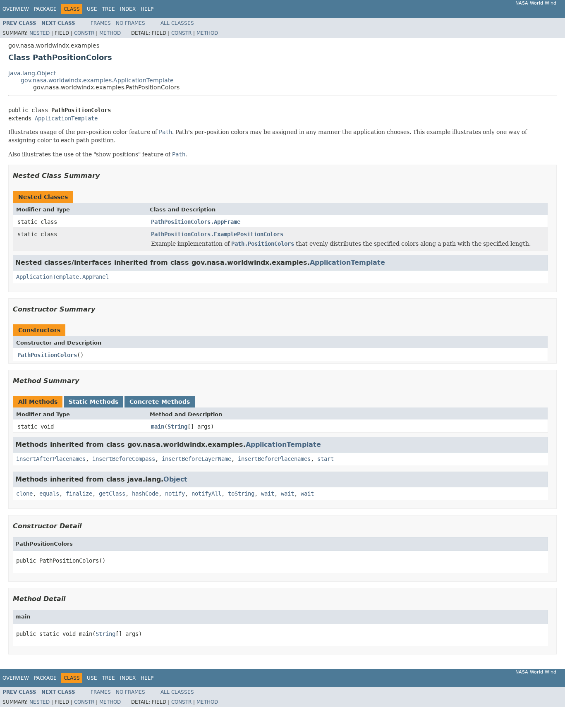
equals (49, 493)
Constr (84, 33)
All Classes (177, 23)
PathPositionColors (47, 355)
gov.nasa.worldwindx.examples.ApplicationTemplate (97, 80)
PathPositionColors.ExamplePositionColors (217, 234)
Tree (108, 9)
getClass (112, 493)
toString (241, 493)
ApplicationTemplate (66, 118)
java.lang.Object (32, 73)
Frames (101, 23)
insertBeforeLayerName (196, 458)
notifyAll (206, 493)
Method (110, 33)
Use (92, 9)
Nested (39, 33)
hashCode (145, 493)
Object (175, 479)
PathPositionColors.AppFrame (195, 221)
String (177, 426)
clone (24, 493)
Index (128, 9)
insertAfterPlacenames (51, 458)
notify (175, 493)
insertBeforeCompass (123, 458)
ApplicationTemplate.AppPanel (62, 276)
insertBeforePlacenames (274, 458)
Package (45, 9)
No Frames (130, 23)
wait (267, 493)
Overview (15, 9)
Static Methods (93, 401)
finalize (79, 493)
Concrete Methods (159, 401)
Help (147, 9)
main (157, 426)
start (325, 458)
